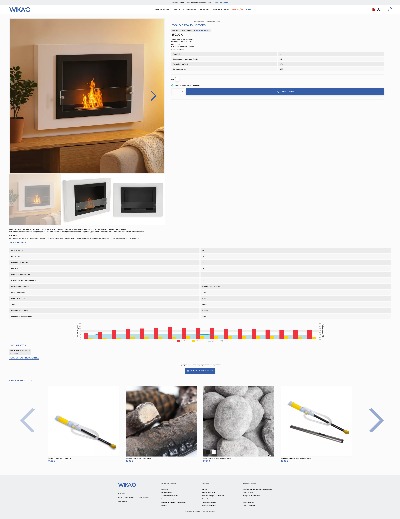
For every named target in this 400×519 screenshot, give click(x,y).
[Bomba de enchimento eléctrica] (83, 421)
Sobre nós (205, 499)
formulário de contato (220, 2)
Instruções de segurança (20, 350)
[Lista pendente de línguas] (373, 9)
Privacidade (205, 511)
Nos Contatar (122, 501)
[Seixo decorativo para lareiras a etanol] (238, 421)
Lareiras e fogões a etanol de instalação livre (257, 489)
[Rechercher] (384, 9)
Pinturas (164, 505)
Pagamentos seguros (209, 502)
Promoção (164, 489)
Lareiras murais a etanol (250, 499)
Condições (212, 511)
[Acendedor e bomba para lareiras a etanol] (316, 421)
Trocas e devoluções (209, 505)
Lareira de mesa (248, 492)
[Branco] (177, 79)
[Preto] (268, 455)
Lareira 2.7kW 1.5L (203, 30)
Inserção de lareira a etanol (251, 496)
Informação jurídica (208, 492)
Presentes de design (168, 499)
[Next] (152, 96)
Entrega (204, 489)
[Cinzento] (272, 455)
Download (14, 353)
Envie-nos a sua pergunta (201, 371)
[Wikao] (78, 9)
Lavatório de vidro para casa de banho (173, 502)
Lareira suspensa (248, 502)
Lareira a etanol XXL (249, 505)
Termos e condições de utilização (213, 496)
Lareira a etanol (166, 492)
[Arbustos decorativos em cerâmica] (161, 421)
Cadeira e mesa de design (169, 496)
